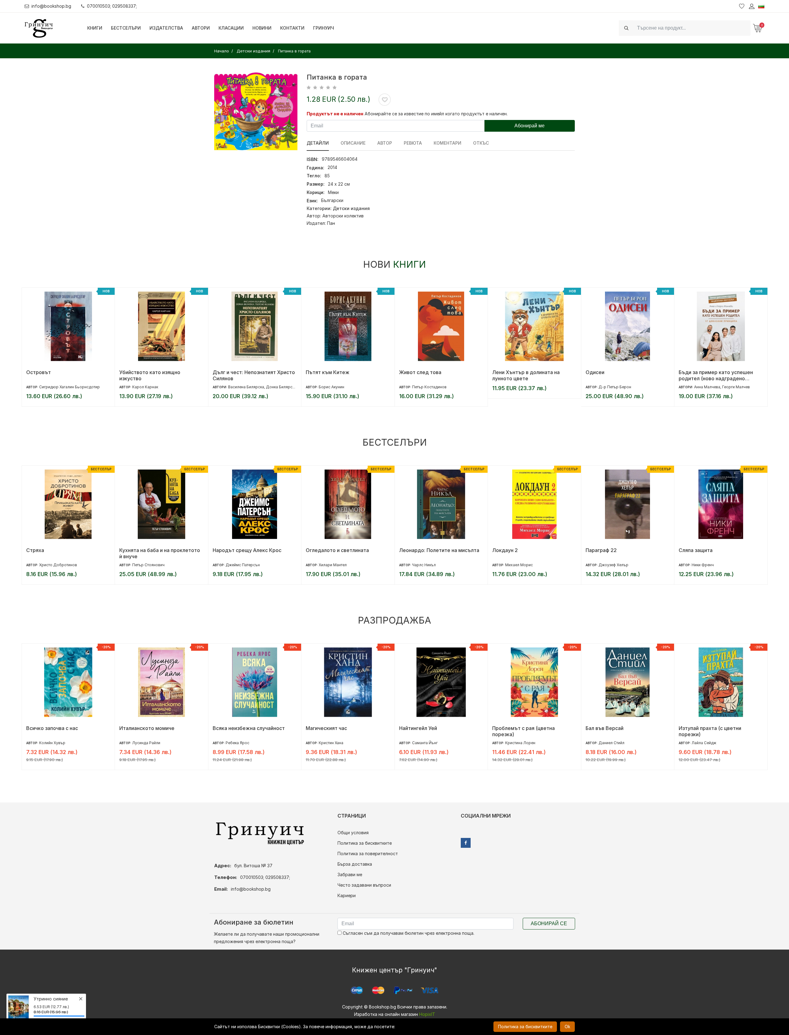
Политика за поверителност (367, 853)
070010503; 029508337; (112, 6)
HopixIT (427, 1014)
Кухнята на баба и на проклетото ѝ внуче (159, 553)
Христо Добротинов (58, 565)
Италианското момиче (146, 728)
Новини (262, 28)
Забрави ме (349, 874)
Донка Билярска (281, 387)
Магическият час (326, 728)
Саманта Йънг (425, 742)
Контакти (292, 28)
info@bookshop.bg (51, 6)
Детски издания (351, 208)
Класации (231, 28)
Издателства (166, 28)
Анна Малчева (707, 387)
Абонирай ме (529, 125)
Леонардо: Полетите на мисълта (439, 550)
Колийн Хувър (52, 742)
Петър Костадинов (429, 387)
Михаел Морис (519, 565)
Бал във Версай (604, 728)
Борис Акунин (331, 387)
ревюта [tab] (413, 143)
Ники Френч (703, 565)
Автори (201, 28)
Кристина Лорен (520, 742)
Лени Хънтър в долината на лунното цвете (526, 375)
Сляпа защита (696, 550)
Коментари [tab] (447, 143)
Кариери (346, 895)
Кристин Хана (331, 742)
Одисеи (595, 372)
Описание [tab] (353, 143)
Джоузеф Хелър (613, 565)
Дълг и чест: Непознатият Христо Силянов (254, 375)
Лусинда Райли (146, 742)
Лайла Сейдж (704, 742)
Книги (94, 28)
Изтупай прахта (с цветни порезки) (710, 731)
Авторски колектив (343, 215)
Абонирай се (549, 923)
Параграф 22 (601, 550)
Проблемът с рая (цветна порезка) (523, 731)
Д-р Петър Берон (615, 387)
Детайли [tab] (318, 143)
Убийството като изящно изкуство (149, 375)
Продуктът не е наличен (335, 113)
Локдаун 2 (505, 550)
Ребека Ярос (237, 742)
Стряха (35, 550)
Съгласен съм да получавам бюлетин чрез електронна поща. (407, 933)
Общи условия (353, 832)
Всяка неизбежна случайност (249, 728)
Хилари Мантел (333, 565)
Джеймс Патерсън (243, 565)
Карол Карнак (145, 387)
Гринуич (323, 28)
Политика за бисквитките (364, 843)
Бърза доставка (354, 864)
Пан (331, 223)
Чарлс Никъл (424, 565)
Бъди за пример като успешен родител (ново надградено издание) (716, 375)
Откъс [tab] (481, 143)
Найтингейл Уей (418, 728)
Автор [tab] (384, 143)
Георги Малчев (736, 387)
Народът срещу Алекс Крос (247, 550)
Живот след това (420, 372)
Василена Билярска (246, 387)
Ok (567, 1026)
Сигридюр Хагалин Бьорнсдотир (69, 387)
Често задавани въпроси (364, 885)
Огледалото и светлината (337, 550)
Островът (38, 372)
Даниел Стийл (611, 742)
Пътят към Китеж (328, 372)
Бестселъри (126, 28)
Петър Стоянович (148, 565)
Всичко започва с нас (52, 728)
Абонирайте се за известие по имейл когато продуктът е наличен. (436, 113)
